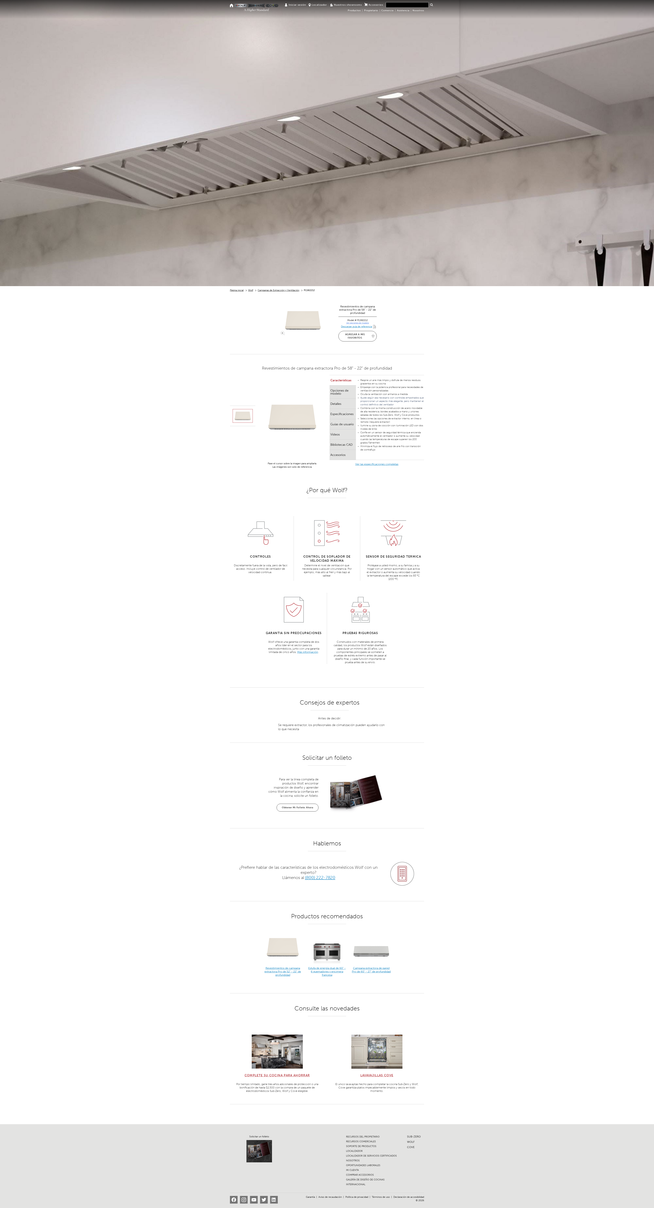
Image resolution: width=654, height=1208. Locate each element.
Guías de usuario (342, 424)
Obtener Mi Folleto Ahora (297, 807)
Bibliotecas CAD (341, 445)
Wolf (250, 290)
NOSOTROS (353, 1160)
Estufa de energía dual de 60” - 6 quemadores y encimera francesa (327, 972)
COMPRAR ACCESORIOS (360, 1174)
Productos (354, 10)
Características (340, 380)
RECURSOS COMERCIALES (361, 1141)
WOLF (411, 1141)
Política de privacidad (356, 1197)
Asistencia (403, 10)
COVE (411, 1147)
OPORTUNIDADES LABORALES (363, 1165)
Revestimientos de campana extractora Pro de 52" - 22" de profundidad (282, 972)
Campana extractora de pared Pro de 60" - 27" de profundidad (371, 970)
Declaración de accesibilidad (408, 1197)
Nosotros (418, 10)
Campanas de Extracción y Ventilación (278, 290)
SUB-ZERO (414, 1136)
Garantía (310, 1197)
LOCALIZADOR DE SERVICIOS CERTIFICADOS (371, 1155)
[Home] (231, 6)
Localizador (319, 4)
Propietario (371, 10)
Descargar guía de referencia (356, 326)
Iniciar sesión (297, 4)
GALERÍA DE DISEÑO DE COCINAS (365, 1179)
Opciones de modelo (339, 392)
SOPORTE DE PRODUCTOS (361, 1146)
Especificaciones (342, 414)
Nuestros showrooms (348, 4)
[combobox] (407, 4)
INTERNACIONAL (355, 1184)
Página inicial (237, 290)
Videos (335, 434)
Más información (307, 652)
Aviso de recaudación (330, 1197)
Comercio (387, 10)
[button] (431, 4)
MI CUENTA (352, 1170)
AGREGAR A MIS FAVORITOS (355, 336)
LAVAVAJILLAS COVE (376, 1075)
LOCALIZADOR (354, 1151)
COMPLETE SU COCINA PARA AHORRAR (277, 1075)
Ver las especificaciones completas (376, 464)
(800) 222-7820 (320, 877)
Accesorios (376, 4)
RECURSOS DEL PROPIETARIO (363, 1136)
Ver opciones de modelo (357, 323)
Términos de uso (381, 1197)
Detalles (335, 404)
